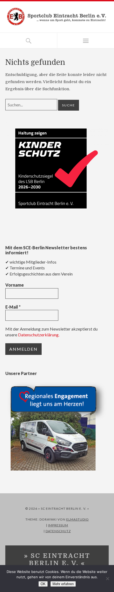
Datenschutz (58, 531)
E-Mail (13, 306)
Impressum (58, 525)
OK (43, 584)
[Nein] (107, 578)
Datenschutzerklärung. (38, 334)
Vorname (14, 284)
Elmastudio (77, 519)
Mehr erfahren (63, 584)
